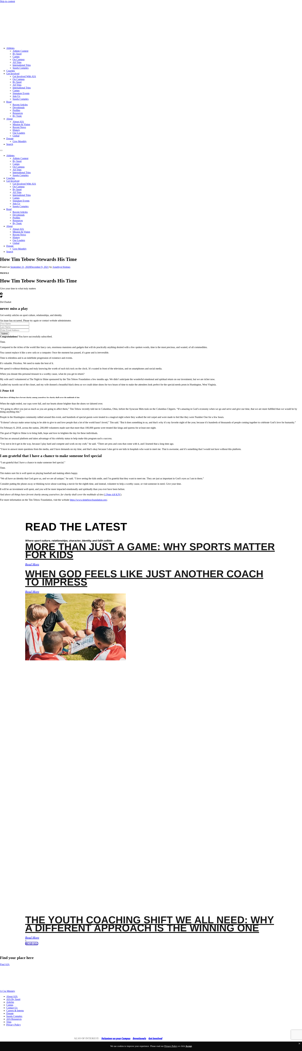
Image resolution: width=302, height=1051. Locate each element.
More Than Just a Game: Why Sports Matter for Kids (150, 550)
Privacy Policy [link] (170, 1046)
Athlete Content (20, 51)
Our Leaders (19, 133)
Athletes (10, 48)
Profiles (16, 110)
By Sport (17, 53)
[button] (299, 1044)
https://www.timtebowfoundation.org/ (88, 499)
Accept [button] (188, 1046)
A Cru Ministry (7, 991)
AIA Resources (14, 1019)
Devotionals (19, 107)
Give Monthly (20, 141)
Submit (4, 333)
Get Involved (12, 73)
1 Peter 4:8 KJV (112, 494)
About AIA (18, 121)
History (16, 130)
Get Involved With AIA (24, 76)
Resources (18, 113)
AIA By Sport (13, 999)
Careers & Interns (15, 1010)
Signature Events (21, 93)
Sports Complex (21, 68)
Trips (8, 1022)
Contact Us (11, 1007)
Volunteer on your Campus (115, 1038)
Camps (16, 56)
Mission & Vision (21, 124)
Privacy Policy (13, 1024)
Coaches (10, 70)
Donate (10, 138)
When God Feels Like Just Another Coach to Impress (144, 578)
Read (8, 101)
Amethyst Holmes (61, 267)
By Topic (17, 116)
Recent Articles (20, 104)
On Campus (19, 59)
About (9, 118)
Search (9, 144)
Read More (32, 564)
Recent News (19, 127)
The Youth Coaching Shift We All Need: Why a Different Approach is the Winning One (149, 924)
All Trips (17, 62)
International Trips (22, 65)
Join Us (16, 96)
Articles (10, 1002)
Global (16, 135)
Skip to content (7, 1)
